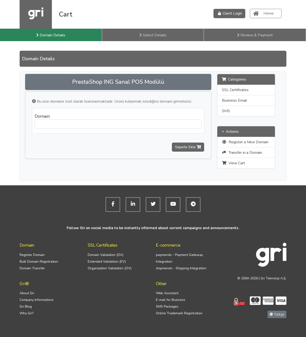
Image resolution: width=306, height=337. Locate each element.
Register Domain (32, 255)
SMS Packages (167, 306)
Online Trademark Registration (179, 313)
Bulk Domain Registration (39, 261)
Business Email (234, 100)
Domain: (42, 116)
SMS (226, 111)
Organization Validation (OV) (109, 268)
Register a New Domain (247, 142)
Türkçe (278, 314)
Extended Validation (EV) (107, 261)
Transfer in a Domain (244, 152)
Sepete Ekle (186, 147)
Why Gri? (26, 313)
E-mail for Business (170, 300)
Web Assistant (167, 293)
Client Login (232, 13)
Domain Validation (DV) (105, 255)
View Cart (236, 163)
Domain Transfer (32, 268)
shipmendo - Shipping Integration (181, 268)
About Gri (27, 293)
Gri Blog (26, 306)
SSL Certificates (235, 90)
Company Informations (37, 300)
